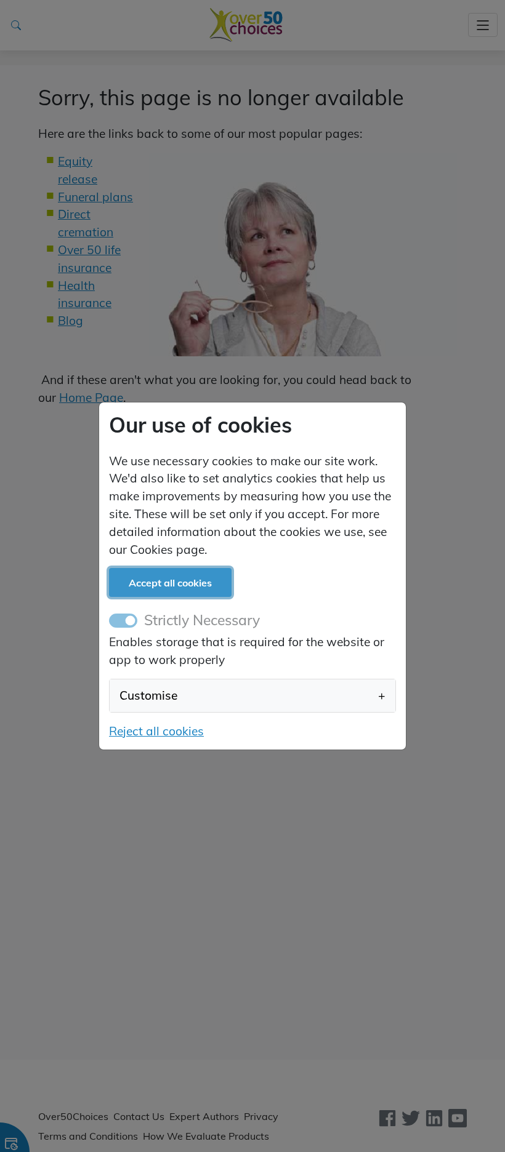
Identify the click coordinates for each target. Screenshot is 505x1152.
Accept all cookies (170, 583)
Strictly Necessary (202, 620)
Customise (252, 695)
